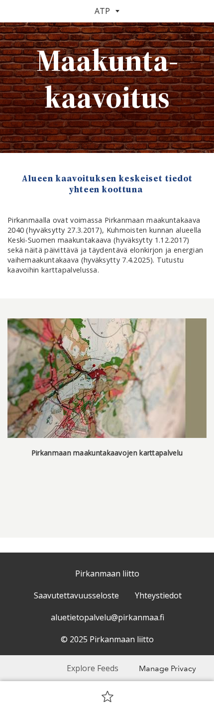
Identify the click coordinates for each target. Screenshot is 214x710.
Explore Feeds (92, 668)
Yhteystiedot (158, 595)
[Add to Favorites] (107, 696)
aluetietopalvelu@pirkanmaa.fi (107, 617)
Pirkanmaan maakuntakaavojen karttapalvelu (107, 452)
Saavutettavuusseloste (76, 595)
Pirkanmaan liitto (107, 573)
